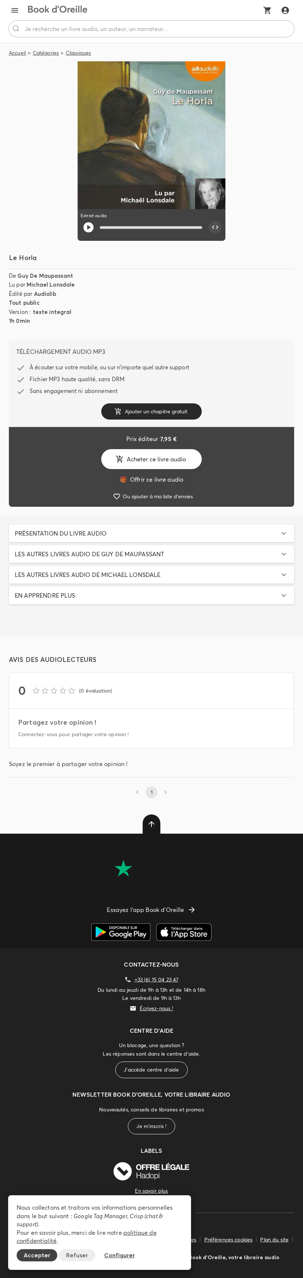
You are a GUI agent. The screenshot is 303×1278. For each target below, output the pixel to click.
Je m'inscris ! (151, 1126)
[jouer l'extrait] (88, 227)
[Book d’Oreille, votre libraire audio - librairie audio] (57, 10)
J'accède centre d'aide (151, 1069)
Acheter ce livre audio (156, 459)
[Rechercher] (17, 29)
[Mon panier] (267, 10)
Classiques (78, 52)
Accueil (17, 52)
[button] (151, 533)
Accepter (37, 1255)
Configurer (119, 1255)
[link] (151, 479)
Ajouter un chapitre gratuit (156, 411)
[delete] (151, 824)
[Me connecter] (285, 10)
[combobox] (151, 29)
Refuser (77, 1255)
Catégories (46, 52)
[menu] (15, 10)
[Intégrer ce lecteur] (215, 227)
